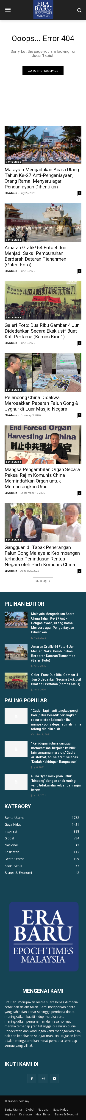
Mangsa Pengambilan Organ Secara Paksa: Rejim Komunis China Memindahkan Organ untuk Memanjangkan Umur (42, 478)
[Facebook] (31, 1078)
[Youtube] (54, 1078)
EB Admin (11, 193)
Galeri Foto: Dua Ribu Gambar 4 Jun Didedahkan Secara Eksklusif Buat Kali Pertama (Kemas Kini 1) (42, 331)
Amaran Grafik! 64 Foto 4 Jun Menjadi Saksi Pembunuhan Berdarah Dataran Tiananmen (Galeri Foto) (35, 256)
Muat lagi (41, 581)
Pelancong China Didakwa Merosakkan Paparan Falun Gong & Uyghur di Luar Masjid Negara (41, 403)
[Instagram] (43, 1078)
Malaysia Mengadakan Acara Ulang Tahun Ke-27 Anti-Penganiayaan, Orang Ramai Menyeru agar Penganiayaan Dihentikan (42, 178)
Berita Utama (13, 161)
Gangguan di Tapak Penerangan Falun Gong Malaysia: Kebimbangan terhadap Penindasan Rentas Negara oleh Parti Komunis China (42, 556)
